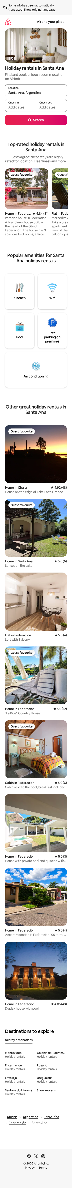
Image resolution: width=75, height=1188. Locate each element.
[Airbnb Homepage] (8, 21)
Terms (43, 1167)
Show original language (39, 9)
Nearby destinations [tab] (19, 1040)
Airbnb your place (50, 22)
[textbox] (20, 107)
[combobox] (36, 92)
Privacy (30, 1167)
